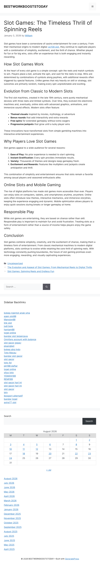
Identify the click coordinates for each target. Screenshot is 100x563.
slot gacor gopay (12, 343)
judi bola (8, 326)
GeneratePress (72, 559)
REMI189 (8, 379)
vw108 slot (53, 47)
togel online (10, 333)
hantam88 (9, 329)
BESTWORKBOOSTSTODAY (26, 6)
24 (10, 458)
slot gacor (9, 359)
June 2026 (9, 487)
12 (37, 449)
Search (7, 416)
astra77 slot (10, 402)
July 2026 (9, 483)
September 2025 (12, 527)
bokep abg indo (12, 349)
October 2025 (11, 522)
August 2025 (10, 531)
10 (10, 449)
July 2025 (9, 536)
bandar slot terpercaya (16, 336)
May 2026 (9, 492)
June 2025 (9, 540)
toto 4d (8, 362)
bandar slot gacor (13, 356)
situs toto (9, 372)
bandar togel (10, 399)
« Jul (48, 470)
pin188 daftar (11, 366)
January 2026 (11, 509)
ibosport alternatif (13, 396)
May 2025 (9, 545)
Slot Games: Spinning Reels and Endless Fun (30, 271)
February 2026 (11, 505)
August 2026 (10, 478)
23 (89, 453)
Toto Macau (10, 352)
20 (50, 453)
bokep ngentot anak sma (17, 313)
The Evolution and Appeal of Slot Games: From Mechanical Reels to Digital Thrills (49, 267)
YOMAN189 (10, 376)
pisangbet (9, 346)
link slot (8, 323)
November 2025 (12, 518)
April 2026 (9, 496)
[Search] (46, 287)
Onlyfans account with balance (20, 339)
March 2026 (10, 500)
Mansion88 (9, 319)
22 (76, 453)
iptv (6, 392)
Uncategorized (15, 263)
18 (24, 453)
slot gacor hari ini (13, 382)
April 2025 (9, 549)
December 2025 (12, 514)
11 (24, 449)
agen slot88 (10, 316)
